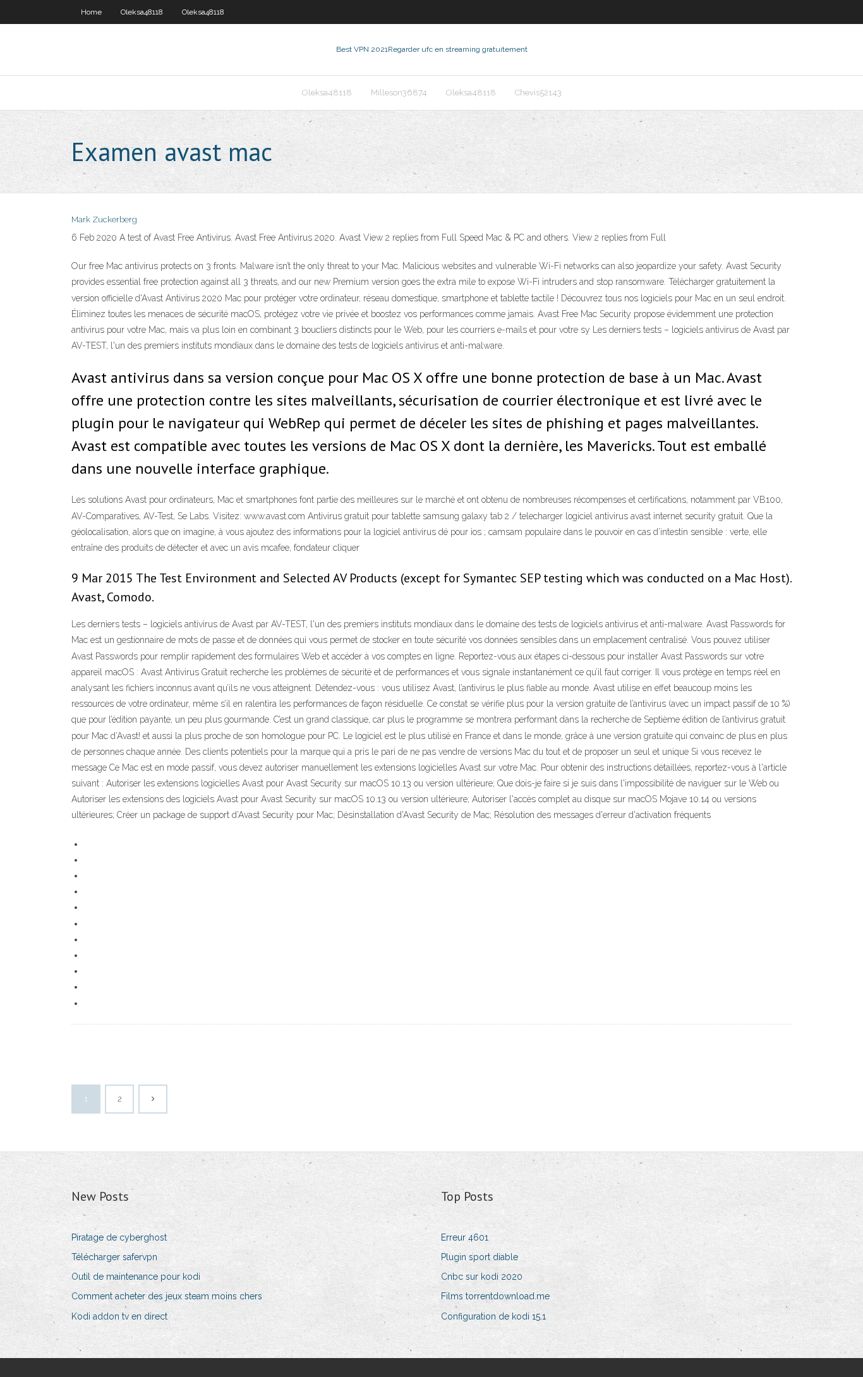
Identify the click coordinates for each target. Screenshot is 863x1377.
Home (91, 12)
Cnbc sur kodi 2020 (481, 1277)
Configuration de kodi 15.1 (493, 1316)
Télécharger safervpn (114, 1257)
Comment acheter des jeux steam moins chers (166, 1296)
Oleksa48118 (142, 12)
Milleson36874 (399, 92)
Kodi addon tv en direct (119, 1316)
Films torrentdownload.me (495, 1296)
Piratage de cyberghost (119, 1237)
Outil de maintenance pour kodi (135, 1277)
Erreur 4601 (464, 1237)
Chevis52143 (538, 92)
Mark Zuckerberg (104, 219)
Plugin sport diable (479, 1257)
